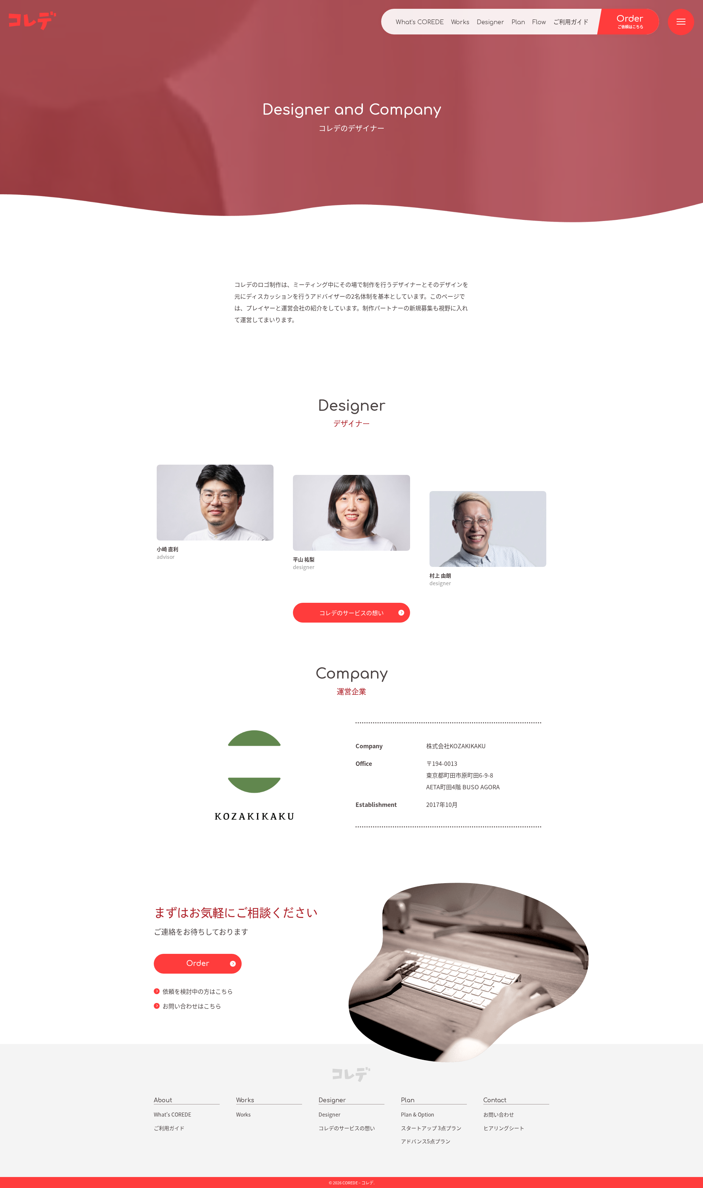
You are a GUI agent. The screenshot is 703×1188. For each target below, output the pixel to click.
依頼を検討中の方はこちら (198, 991)
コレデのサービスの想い (351, 612)
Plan (518, 22)
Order (197, 963)
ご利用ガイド (570, 22)
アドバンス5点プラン (425, 1141)
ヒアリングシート (503, 1128)
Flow (539, 22)
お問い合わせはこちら (192, 1005)
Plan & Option (417, 1114)
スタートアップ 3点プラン (431, 1128)
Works (460, 22)
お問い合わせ (498, 1114)
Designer (490, 22)
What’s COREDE (420, 22)
